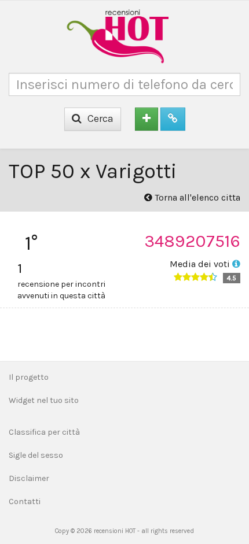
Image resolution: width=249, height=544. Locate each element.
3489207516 (192, 241)
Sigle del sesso (36, 455)
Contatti (25, 501)
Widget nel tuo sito (44, 400)
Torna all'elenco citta (196, 197)
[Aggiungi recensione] (146, 119)
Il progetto (29, 377)
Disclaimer (29, 478)
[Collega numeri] (172, 119)
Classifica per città (44, 432)
